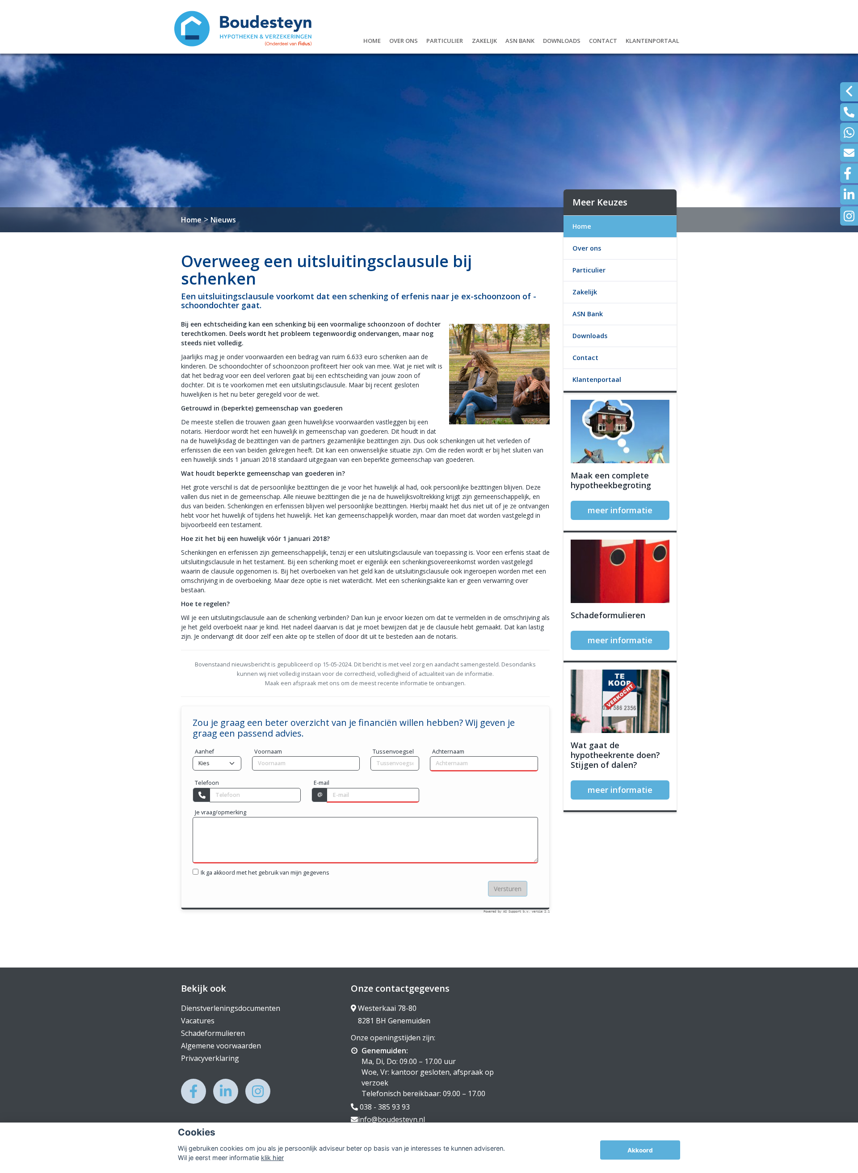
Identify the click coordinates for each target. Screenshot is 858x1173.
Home (372, 40)
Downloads (561, 40)
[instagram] (849, 216)
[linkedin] (849, 194)
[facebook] (849, 173)
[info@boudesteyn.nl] (849, 153)
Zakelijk (484, 40)
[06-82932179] (849, 132)
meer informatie (620, 510)
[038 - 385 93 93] (849, 112)
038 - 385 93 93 (384, 1107)
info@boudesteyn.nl (391, 1119)
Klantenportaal (652, 40)
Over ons (403, 40)
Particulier (444, 40)
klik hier (272, 1157)
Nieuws (223, 220)
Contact (603, 40)
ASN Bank (519, 40)
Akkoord (640, 1150)
